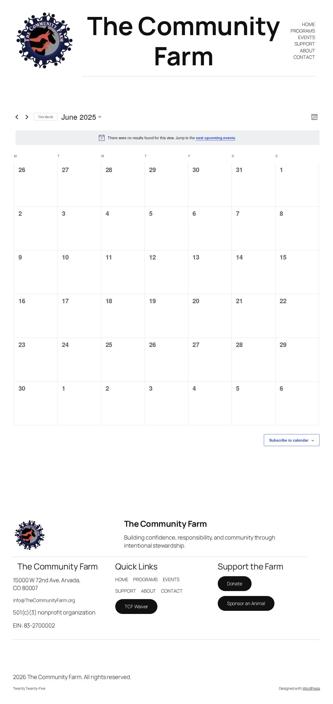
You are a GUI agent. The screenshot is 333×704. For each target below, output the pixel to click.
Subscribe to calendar (288, 440)
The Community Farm (183, 40)
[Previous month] (17, 117)
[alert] (167, 137)
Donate (234, 583)
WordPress (311, 688)
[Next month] (27, 117)
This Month (45, 117)
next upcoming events (215, 137)
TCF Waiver (136, 606)
